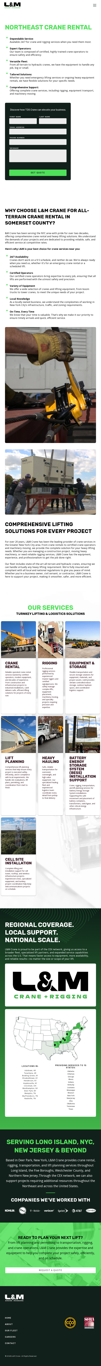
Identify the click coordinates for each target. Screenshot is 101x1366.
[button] (94, 5)
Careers (10, 1337)
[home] (12, 5)
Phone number (16, 138)
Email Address (16, 127)
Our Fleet (11, 1331)
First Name (15, 117)
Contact (10, 1343)
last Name (44, 117)
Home (8, 1318)
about (9, 1324)
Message (14, 148)
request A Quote (50, 1270)
